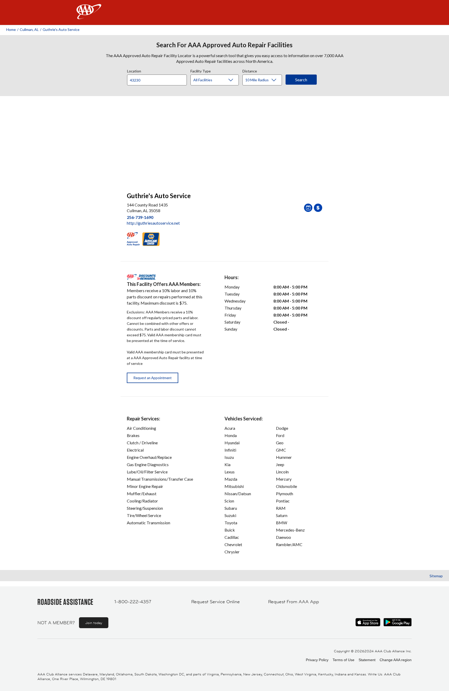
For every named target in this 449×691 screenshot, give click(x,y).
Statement (367, 660)
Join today (93, 622)
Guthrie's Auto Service (61, 29)
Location (134, 70)
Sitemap (436, 576)
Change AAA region (396, 660)
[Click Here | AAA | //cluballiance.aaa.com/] (88, 16)
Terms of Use (343, 660)
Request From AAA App (293, 602)
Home (11, 29)
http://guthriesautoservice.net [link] (153, 222)
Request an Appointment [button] (152, 378)
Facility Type (200, 70)
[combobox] (158, 78)
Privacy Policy (317, 660)
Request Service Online (215, 602)
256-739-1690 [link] (140, 217)
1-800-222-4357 (132, 602)
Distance (249, 70)
